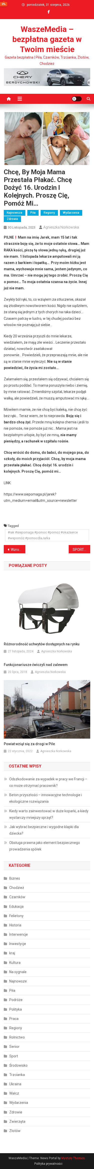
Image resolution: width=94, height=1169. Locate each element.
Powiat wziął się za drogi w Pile (29, 744)
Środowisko (18, 1065)
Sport (13, 1056)
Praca (14, 1019)
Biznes (14, 878)
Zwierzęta (17, 1121)
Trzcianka (17, 1075)
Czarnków (17, 897)
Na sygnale (18, 972)
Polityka (15, 1009)
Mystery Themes (73, 1158)
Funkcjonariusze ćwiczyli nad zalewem (36, 665)
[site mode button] (77, 98)
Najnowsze (14, 212)
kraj (12, 953)
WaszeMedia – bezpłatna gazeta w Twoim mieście (47, 39)
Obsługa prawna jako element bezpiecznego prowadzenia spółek (44, 846)
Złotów (15, 1131)
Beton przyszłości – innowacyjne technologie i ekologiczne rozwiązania (45, 798)
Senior (14, 1047)
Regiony (49, 212)
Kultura (15, 963)
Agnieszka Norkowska (61, 227)
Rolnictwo (17, 1037)
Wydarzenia (71, 212)
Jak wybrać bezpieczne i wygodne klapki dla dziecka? (44, 830)
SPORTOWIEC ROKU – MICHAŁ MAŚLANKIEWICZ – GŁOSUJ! (81, 550)
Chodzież (16, 888)
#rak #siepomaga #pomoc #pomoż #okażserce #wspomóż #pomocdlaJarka (43, 535)
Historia (15, 925)
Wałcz (14, 1093)
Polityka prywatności (48, 1163)
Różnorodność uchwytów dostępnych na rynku (41, 644)
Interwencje (18, 934)
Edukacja (16, 907)
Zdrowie (12, 219)
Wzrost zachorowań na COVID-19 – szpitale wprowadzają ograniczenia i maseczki (18, 550)
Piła (33, 212)
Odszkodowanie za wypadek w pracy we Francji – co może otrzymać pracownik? (48, 782)
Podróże (16, 1000)
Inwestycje (17, 944)
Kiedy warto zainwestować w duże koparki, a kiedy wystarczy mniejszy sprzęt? (48, 814)
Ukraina (15, 1084)
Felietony (16, 916)
